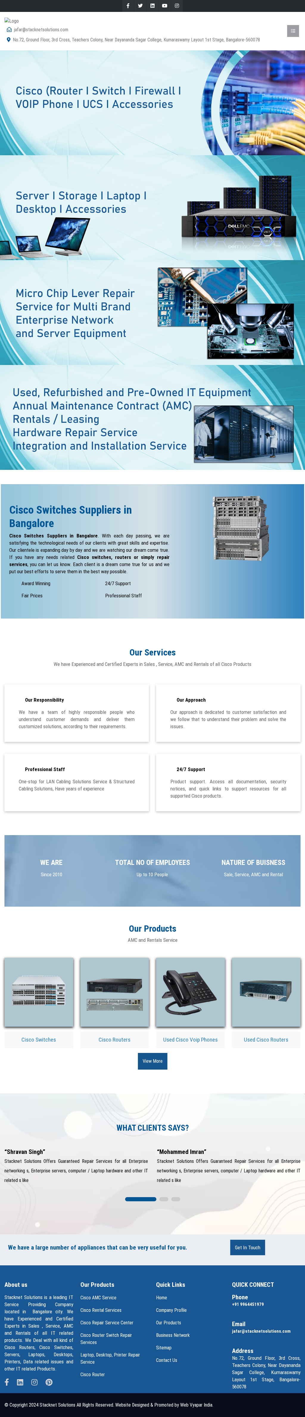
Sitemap (164, 1348)
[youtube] (165, 6)
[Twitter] (140, 6)
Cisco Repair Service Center (106, 1323)
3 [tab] (176, 1199)
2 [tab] (164, 1199)
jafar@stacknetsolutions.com (41, 29)
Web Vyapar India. (196, 1405)
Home (161, 1298)
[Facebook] (128, 6)
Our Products (168, 1323)
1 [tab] (140, 1199)
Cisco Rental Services (101, 1310)
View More (153, 1061)
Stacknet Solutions (57, 1405)
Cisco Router (92, 1374)
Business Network (173, 1335)
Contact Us (166, 1360)
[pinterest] (49, 1382)
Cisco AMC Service (98, 1298)
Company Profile (171, 1310)
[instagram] (177, 6)
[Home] (11, 21)
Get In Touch (247, 1247)
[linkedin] (152, 6)
